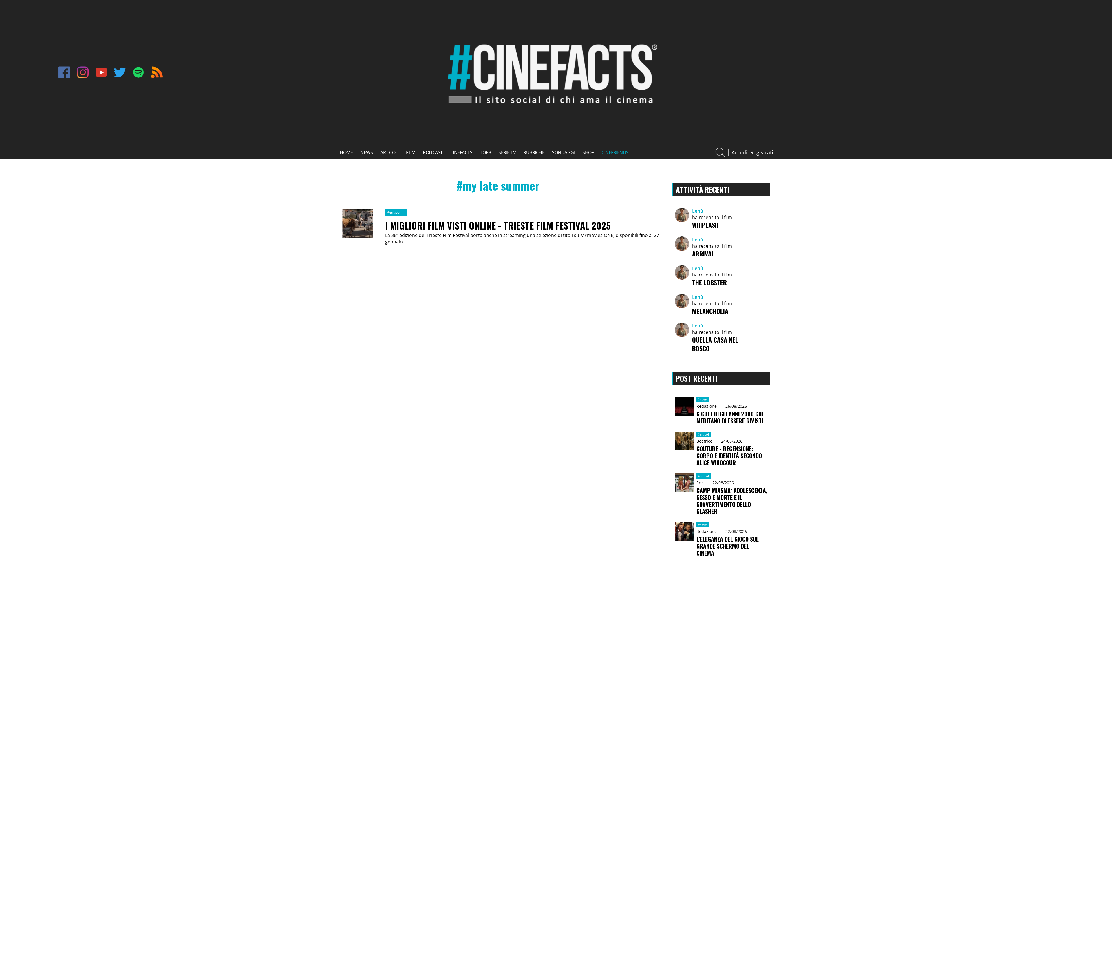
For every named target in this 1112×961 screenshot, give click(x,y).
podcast (433, 152)
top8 (485, 152)
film (410, 152)
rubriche (533, 152)
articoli (389, 152)
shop (588, 152)
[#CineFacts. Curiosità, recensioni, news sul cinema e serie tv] (550, 108)
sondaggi (563, 152)
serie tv (507, 152)
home (346, 152)
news (366, 152)
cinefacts (461, 152)
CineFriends (615, 152)
